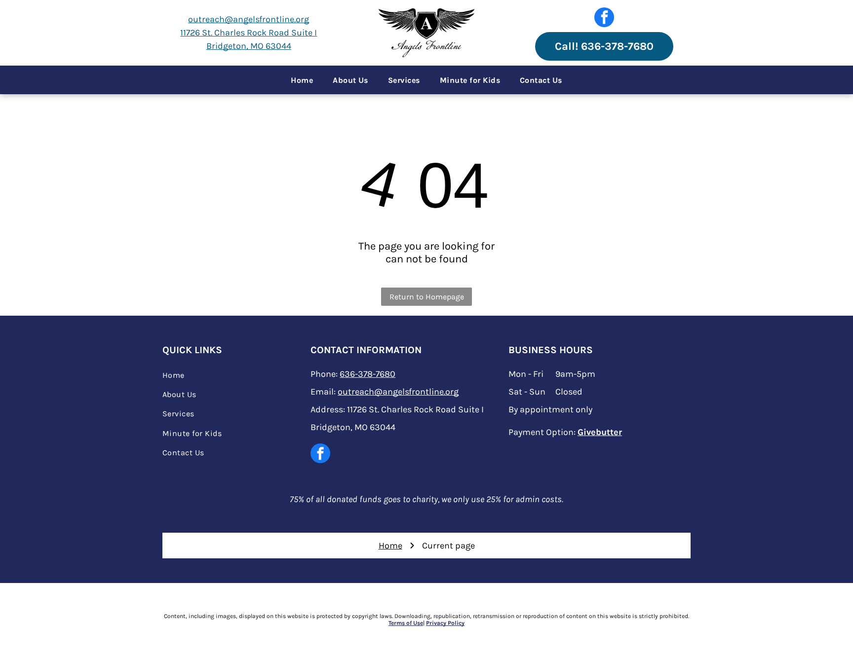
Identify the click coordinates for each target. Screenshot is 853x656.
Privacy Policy (445, 623)
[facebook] (604, 18)
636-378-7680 (367, 373)
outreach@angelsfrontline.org (248, 19)
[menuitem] (302, 80)
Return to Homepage (426, 296)
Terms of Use (405, 623)
